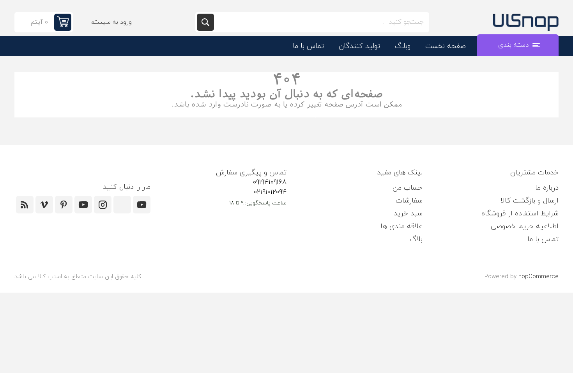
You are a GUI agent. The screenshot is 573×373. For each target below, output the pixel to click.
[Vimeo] (44, 204)
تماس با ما (543, 239)
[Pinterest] (64, 204)
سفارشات (409, 201)
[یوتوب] (83, 204)
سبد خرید (408, 213)
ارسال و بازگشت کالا (529, 201)
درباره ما (547, 188)
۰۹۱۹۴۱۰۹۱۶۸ (269, 182)
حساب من (408, 188)
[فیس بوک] (122, 204)
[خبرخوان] (25, 204)
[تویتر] (141, 204)
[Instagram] (102, 204)
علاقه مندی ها (401, 226)
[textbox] (321, 22)
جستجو (205, 22)
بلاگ (416, 239)
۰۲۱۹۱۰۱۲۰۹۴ (270, 192)
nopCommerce (538, 277)
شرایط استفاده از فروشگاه (520, 213)
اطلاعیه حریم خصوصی (525, 226)
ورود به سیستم (111, 22)
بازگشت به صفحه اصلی (287, 113)
